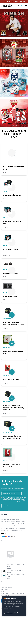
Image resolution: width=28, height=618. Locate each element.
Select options (6, 299)
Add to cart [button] (5, 172)
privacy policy (11, 497)
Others (3, 591)
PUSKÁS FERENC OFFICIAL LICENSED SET (13, 593)
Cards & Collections (6, 587)
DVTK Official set (5, 589)
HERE (9, 606)
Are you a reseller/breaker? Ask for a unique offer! (14, 1)
